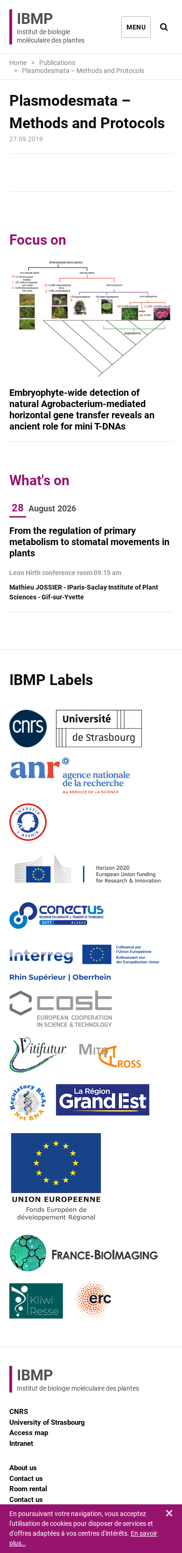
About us (23, 1468)
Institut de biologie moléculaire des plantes (50, 27)
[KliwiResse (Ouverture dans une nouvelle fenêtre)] (36, 1300)
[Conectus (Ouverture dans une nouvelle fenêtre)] (56, 915)
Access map (28, 1433)
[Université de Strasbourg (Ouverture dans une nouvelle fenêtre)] (99, 728)
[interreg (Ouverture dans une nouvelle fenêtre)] (84, 962)
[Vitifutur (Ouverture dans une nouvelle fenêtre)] (39, 1056)
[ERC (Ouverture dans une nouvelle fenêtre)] (93, 1300)
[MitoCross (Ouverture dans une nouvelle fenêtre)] (110, 1056)
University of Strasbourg (47, 1422)
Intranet (21, 1443)
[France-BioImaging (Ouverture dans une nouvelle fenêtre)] (83, 1253)
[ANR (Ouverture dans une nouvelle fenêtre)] (70, 775)
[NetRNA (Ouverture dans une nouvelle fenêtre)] (28, 1103)
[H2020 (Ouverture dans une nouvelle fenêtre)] (86, 869)
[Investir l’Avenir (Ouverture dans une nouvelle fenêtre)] (28, 822)
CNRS (18, 1411)
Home (18, 62)
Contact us (26, 1478)
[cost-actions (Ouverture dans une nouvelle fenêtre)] (60, 1009)
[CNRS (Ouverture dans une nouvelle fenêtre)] (28, 728)
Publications (57, 62)
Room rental (28, 1489)
